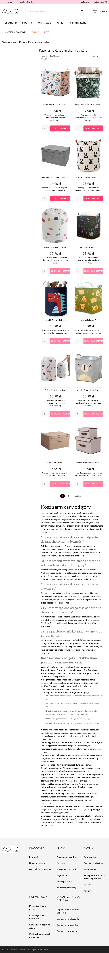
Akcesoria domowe (15, 32)
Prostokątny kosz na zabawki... (55, 105)
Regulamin (61, 875)
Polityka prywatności (66, 869)
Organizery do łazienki (67, 919)
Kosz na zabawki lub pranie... (88, 177)
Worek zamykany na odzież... (55, 247)
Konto (89, 847)
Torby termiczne (77, 23)
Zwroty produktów (93, 863)
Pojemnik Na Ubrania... (55, 463)
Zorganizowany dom (66, 857)
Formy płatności (64, 881)
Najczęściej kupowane (40, 869)
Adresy (87, 884)
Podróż (35, 32)
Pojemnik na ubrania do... (55, 390)
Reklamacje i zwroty (66, 887)
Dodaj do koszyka (60, 128)
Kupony (87, 890)
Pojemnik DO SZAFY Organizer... (55, 177)
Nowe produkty (37, 863)
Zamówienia (90, 869)
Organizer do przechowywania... (88, 105)
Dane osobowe (91, 857)
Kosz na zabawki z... (88, 247)
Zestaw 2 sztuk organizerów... (88, 463)
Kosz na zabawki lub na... (55, 320)
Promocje (34, 857)
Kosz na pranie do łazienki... (88, 390)
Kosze (60, 23)
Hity (46, 32)
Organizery (11, 23)
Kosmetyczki (44, 23)
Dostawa (61, 863)
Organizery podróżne (67, 931)
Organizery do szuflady (68, 925)
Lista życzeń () (100, 2)
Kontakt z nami (9, 2)
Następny (79, 496)
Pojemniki (27, 23)
